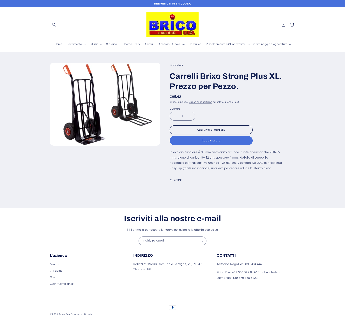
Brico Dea (64, 314)
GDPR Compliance (62, 284)
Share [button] (177, 179)
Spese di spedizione (200, 102)
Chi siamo (56, 270)
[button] (54, 25)
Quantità (175, 108)
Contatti (55, 277)
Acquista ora (211, 140)
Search (54, 264)
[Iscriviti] (202, 240)
